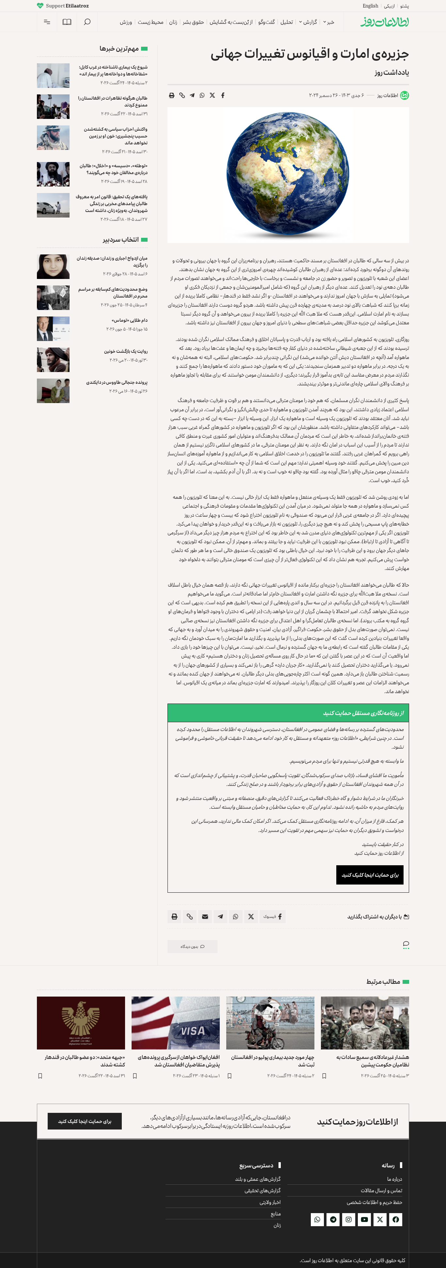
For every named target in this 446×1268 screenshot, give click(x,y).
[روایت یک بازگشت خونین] (53, 360)
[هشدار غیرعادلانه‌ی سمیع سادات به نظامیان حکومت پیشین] (365, 1023)
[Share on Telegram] (192, 95)
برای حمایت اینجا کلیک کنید (370, 875)
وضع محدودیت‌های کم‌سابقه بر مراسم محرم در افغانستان (113, 292)
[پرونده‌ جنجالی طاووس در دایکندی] (53, 391)
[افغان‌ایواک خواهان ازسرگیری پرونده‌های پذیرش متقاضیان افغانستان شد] (176, 1023)
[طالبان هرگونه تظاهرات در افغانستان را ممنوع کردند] (53, 106)
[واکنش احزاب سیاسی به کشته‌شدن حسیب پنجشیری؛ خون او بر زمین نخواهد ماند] (53, 137)
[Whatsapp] (317, 1219)
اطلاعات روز (387, 95)
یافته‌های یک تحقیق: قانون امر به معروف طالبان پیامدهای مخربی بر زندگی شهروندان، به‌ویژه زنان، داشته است (112, 203)
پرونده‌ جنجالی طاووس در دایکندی (117, 382)
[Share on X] (212, 95)
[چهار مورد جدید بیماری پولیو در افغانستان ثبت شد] (270, 1023)
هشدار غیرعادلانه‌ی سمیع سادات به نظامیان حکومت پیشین (372, 1060)
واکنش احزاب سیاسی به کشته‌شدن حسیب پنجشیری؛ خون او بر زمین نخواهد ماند (116, 135)
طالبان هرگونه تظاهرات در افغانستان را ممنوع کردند (113, 101)
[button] (87, 21)
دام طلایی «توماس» (130, 320)
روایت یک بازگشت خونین (126, 351)
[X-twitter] (380, 1219)
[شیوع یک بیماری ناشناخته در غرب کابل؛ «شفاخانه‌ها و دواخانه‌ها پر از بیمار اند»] (53, 75)
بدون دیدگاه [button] (189, 946)
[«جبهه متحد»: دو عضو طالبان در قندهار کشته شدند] (81, 1023)
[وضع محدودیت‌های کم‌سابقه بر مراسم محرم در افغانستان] (53, 297)
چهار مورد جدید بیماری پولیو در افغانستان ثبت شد (272, 1060)
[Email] (205, 916)
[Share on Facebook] (222, 95)
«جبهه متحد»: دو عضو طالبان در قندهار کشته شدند (85, 1060)
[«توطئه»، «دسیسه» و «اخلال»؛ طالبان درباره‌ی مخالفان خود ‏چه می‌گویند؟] (53, 174)
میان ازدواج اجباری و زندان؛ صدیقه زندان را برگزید (112, 261)
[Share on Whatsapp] (202, 95)
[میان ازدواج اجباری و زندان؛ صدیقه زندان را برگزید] (53, 266)
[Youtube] (364, 1219)
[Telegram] (333, 1219)
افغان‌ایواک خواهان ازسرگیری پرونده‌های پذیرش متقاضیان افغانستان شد (179, 1060)
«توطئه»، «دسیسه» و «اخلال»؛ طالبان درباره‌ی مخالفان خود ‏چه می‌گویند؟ (114, 169)
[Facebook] (395, 1219)
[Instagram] (348, 1219)
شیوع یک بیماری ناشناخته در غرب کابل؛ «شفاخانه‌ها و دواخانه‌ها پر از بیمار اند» (113, 70)
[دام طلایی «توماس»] (53, 329)
